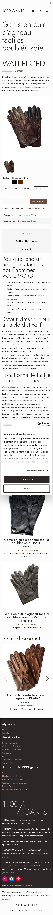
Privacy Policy (8, 763)
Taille (4, 188)
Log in (4, 729)
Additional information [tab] (27, 241)
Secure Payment (9, 743)
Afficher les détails (35, 470)
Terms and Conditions (12, 759)
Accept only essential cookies (26, 910)
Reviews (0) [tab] (26, 248)
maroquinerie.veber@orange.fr (18, 885)
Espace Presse (8, 786)
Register (6, 733)
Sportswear (32, 221)
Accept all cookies (26, 905)
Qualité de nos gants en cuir (14, 783)
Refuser (26, 488)
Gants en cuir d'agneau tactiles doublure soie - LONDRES (26, 615)
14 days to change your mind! (33, 208)
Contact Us (7, 753)
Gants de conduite (26, 705)
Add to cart (39, 201)
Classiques (35, 215)
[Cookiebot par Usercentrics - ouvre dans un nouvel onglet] (38, 424)
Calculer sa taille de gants (13, 779)
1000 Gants (12, 387)
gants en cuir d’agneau (16, 331)
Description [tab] (26, 233)
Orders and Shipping (11, 746)
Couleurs (22, 221)
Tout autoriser (26, 479)
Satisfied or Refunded (11, 749)
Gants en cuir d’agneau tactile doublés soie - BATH (26, 541)
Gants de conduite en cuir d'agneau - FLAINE (26, 697)
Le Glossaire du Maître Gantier (15, 789)
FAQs (4, 756)
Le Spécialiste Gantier (12, 773)
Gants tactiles (24, 215)
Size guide (41, 188)
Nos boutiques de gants (12, 776)
